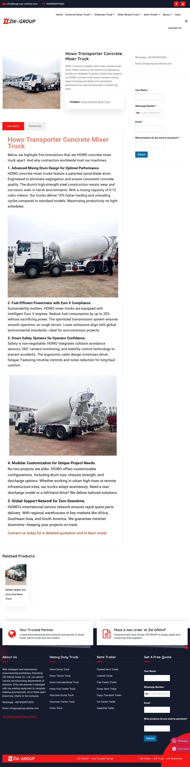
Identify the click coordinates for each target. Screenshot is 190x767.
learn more (97, 533)
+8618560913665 (55, 3)
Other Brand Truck (128, 14)
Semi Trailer (151, 14)
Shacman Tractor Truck (62, 701)
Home (59, 14)
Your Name (142, 90)
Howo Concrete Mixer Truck (95, 101)
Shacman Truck (103, 14)
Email (139, 122)
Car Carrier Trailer (106, 701)
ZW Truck (159, 758)
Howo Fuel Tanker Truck (62, 688)
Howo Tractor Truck (60, 675)
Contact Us (174, 27)
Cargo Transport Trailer (109, 695)
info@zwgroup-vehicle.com (22, 3)
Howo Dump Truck (59, 669)
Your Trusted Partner (37, 630)
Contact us (17, 533)
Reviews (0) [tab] (35, 126)
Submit (141, 154)
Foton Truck (56, 708)
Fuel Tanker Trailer (107, 682)
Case (177, 14)
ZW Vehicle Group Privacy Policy (19, 716)
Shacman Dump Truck (61, 695)
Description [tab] (13, 126)
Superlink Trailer (105, 708)
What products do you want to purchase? (157, 137)
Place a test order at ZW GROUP (140, 630)
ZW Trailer (145, 758)
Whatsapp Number (146, 106)
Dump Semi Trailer (107, 688)
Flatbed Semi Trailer (107, 669)
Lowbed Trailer (105, 675)
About (166, 14)
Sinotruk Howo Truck (77, 14)
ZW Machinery (174, 758)
